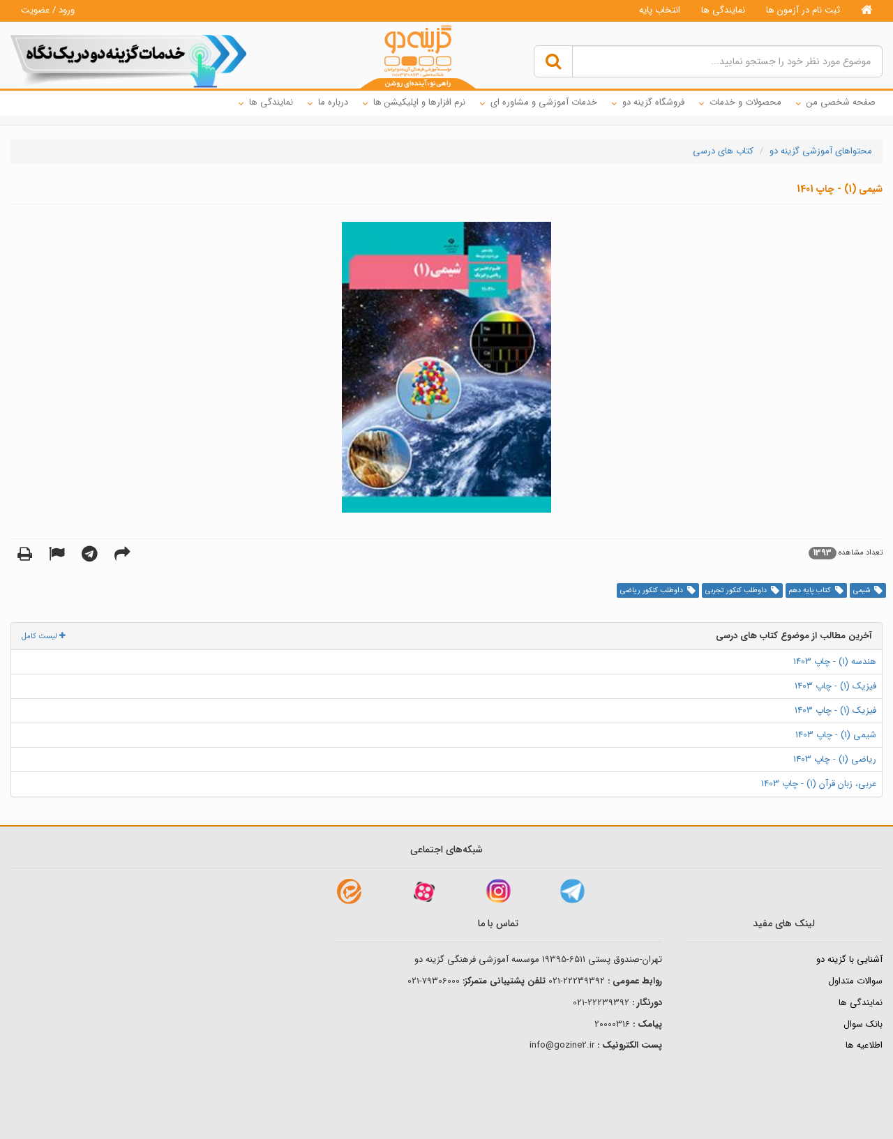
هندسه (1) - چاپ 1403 (834, 661)
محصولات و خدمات (745, 102)
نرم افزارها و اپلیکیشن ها (419, 102)
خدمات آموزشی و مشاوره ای (543, 102)
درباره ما (333, 102)
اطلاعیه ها (864, 1045)
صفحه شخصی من (841, 102)
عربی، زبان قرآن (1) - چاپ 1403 (818, 783)
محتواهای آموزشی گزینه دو (821, 151)
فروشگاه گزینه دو (653, 102)
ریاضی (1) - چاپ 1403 (834, 759)
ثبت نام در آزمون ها (803, 10)
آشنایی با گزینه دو (849, 959)
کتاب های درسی (723, 151)
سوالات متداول (855, 981)
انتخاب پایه (659, 10)
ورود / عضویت (48, 10)
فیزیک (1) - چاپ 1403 (835, 686)
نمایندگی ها (723, 10)
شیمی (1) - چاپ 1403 (835, 734)
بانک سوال (863, 1024)
